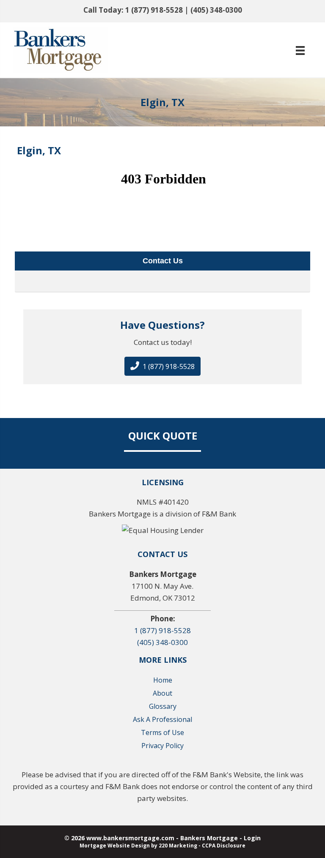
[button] (162, 366)
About (162, 693)
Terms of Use (162, 732)
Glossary (162, 706)
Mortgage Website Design (115, 845)
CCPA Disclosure (223, 845)
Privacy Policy (162, 745)
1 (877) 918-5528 (154, 10)
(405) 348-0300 (216, 10)
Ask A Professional (162, 719)
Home (162, 680)
